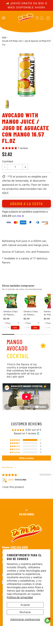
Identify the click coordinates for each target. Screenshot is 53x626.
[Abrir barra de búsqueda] (42, 17)
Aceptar (25, 604)
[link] (11, 301)
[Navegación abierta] (3, 17)
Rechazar (25, 612)
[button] (7, 104)
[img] (9, 474)
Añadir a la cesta (26, 203)
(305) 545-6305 (19, 547)
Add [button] (15, 327)
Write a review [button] (26, 458)
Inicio (4, 37)
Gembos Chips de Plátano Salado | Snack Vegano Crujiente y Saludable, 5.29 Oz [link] (10, 313)
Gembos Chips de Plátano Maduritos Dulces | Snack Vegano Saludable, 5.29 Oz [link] (31, 313)
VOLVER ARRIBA (26, 514)
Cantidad (7, 161)
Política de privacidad (20, 597)
